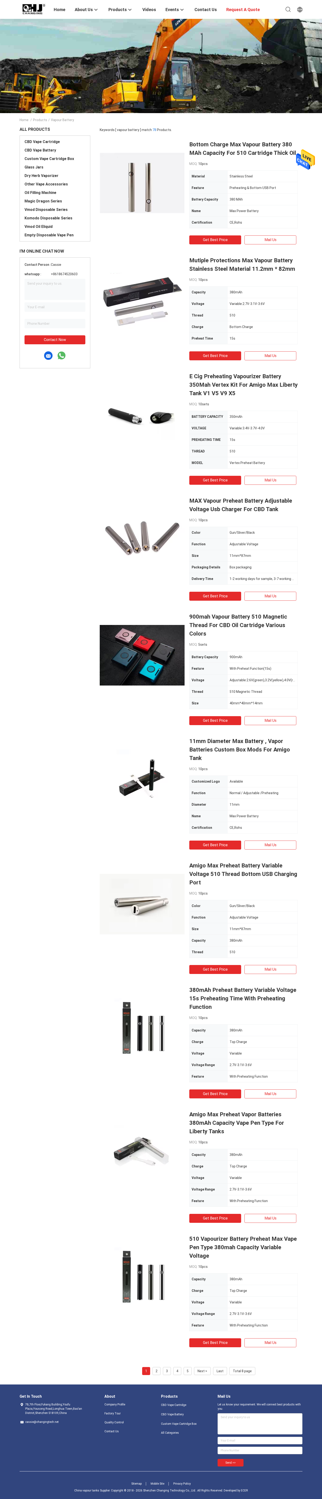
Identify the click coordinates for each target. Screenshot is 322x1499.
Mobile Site (157, 1483)
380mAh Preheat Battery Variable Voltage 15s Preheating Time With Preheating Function (242, 998)
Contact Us (111, 1431)
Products (40, 120)
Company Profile (114, 1404)
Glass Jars (34, 167)
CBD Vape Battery (40, 150)
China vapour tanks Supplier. (92, 1490)
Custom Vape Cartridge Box (49, 158)
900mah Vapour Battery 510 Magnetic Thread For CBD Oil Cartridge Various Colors (238, 625)
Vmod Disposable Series (46, 209)
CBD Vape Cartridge (42, 142)
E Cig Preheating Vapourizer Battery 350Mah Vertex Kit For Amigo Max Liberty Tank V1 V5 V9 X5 (243, 385)
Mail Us (270, 240)
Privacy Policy (182, 1483)
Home (24, 120)
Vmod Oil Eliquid (39, 226)
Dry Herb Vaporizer (41, 175)
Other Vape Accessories (46, 184)
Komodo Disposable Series (48, 218)
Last (220, 1371)
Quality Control (114, 1422)
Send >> (230, 1462)
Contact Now (55, 339)
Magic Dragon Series (43, 201)
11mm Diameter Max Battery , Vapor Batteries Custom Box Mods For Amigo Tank (239, 749)
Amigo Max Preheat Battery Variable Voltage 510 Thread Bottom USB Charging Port (243, 874)
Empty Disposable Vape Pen (49, 235)
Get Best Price (215, 240)
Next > (202, 1371)
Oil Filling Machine (40, 192)
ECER (244, 1490)
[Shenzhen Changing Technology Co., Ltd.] (33, 9)
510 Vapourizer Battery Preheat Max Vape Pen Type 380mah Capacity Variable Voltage (243, 1247)
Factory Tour (112, 1413)
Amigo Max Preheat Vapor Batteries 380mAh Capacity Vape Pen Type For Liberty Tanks (236, 1123)
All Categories (170, 1432)
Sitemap (136, 1483)
